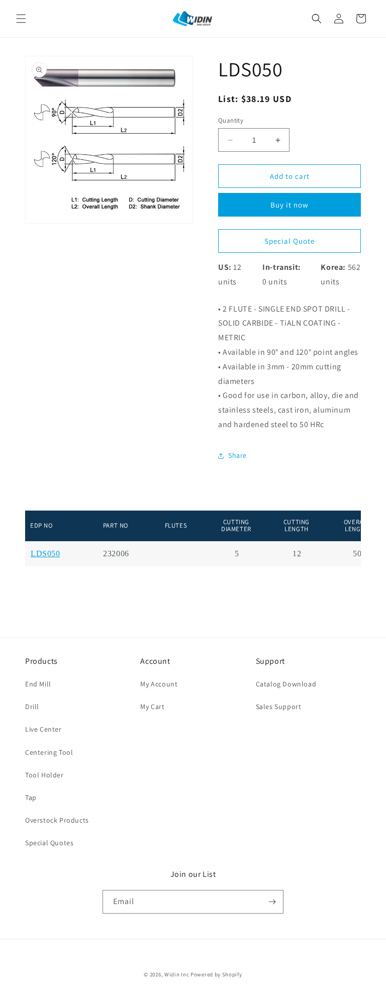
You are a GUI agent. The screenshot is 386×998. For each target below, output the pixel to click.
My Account (158, 683)
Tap (31, 797)
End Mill (38, 683)
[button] (21, 19)
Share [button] (237, 455)
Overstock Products (57, 820)
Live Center (43, 729)
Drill (32, 706)
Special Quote (289, 241)
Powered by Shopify (216, 974)
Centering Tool (49, 752)
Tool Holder (44, 774)
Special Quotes (49, 842)
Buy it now (289, 205)
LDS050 (45, 554)
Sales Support (279, 706)
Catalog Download (286, 683)
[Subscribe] (272, 902)
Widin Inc (176, 974)
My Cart (152, 706)
